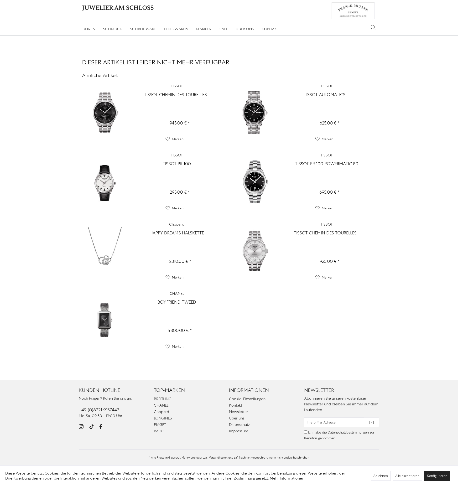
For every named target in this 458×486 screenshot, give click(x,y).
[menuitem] (89, 29)
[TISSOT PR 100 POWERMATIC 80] (254, 182)
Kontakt (235, 405)
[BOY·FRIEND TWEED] (105, 320)
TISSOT (177, 85)
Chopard (176, 224)
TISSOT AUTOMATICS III (326, 94)
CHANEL (177, 293)
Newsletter (238, 411)
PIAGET (160, 424)
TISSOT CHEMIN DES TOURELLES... (177, 94)
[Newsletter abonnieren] (371, 422)
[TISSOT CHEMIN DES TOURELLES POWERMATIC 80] (105, 112)
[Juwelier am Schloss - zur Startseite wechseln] (118, 8)
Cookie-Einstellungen (247, 398)
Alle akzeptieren (407, 476)
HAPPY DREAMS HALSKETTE (177, 233)
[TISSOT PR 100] (105, 182)
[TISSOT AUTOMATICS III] (254, 112)
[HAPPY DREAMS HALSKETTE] (105, 251)
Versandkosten (218, 458)
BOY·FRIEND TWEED (176, 302)
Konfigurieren (437, 476)
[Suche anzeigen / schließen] (373, 27)
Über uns (237, 418)
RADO (159, 431)
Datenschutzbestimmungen (348, 432)
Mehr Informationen (287, 478)
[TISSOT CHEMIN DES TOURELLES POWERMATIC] (254, 251)
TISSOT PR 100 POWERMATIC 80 (326, 163)
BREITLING (163, 398)
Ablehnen (380, 476)
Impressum (238, 431)
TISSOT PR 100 (177, 163)
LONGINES (163, 418)
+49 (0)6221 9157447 (99, 410)
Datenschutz (239, 424)
